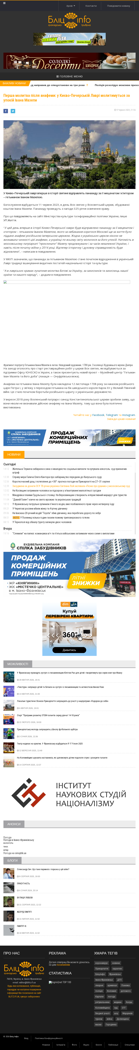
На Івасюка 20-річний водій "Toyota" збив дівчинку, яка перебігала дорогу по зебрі (56, 513)
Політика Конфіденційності (49, 1038)
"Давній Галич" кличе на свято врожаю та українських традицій (46, 499)
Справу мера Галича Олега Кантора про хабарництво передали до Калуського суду (57, 477)
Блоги (99, 1045)
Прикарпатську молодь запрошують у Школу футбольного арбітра (47, 729)
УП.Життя (9, 220)
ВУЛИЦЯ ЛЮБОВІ (25, 897)
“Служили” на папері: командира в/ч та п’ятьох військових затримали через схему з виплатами (63, 533)
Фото (74, 1045)
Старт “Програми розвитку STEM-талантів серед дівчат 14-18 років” (48, 715)
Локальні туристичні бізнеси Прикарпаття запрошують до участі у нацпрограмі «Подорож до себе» (62, 701)
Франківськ (115, 974)
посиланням (63, 964)
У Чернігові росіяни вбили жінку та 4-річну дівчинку (39, 508)
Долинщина (123, 1019)
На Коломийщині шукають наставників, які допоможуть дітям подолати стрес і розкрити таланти (62, 757)
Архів (70, 5)
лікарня (99, 985)
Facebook (98, 415)
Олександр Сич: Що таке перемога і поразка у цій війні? (43, 869)
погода (111, 996)
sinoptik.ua (20, 853)
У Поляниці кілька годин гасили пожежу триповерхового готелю (51, 517)
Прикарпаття (101, 968)
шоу (116, 1013)
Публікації (113, 1045)
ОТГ (124, 1007)
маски (98, 1024)
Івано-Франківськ (104, 979)
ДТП (119, 979)
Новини (46, 1045)
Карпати (99, 996)
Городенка (111, 1024)
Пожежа (125, 985)
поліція (99, 991)
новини (116, 963)
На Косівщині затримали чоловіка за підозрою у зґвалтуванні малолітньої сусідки (56, 490)
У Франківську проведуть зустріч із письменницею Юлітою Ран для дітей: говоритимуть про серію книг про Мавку (69, 673)
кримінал (112, 985)
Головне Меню (71, 76)
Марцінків (127, 1013)
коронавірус (101, 963)
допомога (125, 991)
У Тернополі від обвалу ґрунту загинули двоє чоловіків (41, 522)
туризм (98, 1019)
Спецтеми (130, 1045)
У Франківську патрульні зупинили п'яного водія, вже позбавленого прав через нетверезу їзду (63, 504)
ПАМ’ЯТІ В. (22, 926)
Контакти (91, 5)
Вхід (26, 1038)
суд (115, 1007)
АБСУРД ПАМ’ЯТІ (24, 912)
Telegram (112, 415)
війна (109, 1019)
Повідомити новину (118, 5)
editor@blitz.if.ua (27, 982)
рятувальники (102, 1002)
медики (117, 1002)
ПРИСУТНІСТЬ (23, 883)
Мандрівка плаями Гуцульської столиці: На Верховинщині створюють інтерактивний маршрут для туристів (69, 495)
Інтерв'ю (60, 1045)
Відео (86, 1045)
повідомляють (23, 216)
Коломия (111, 991)
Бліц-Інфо (100, 974)
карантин (117, 968)
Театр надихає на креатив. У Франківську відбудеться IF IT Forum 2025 (50, 743)
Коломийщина (102, 1007)
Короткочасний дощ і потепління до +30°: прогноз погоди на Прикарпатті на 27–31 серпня (61, 481)
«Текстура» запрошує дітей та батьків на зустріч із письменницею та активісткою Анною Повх (60, 687)
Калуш (129, 1002)
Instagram (128, 415)
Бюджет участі (102, 1013)
